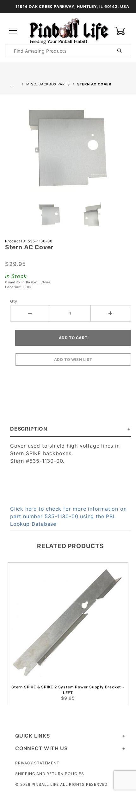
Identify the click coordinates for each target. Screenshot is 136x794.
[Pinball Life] (68, 30)
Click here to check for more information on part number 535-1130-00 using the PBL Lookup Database (68, 516)
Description (28, 429)
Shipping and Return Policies (49, 773)
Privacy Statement (37, 763)
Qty (13, 301)
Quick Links (32, 736)
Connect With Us (41, 748)
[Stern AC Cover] (68, 150)
